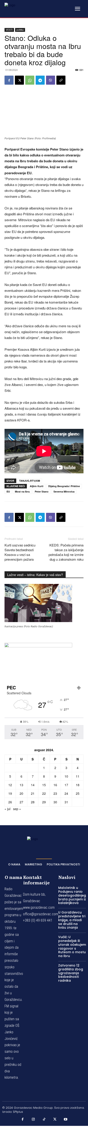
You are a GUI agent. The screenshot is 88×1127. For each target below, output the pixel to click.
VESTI (9, 29)
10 (66, 776)
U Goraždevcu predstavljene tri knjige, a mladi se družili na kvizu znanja (71, 920)
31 (66, 802)
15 (44, 785)
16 (55, 785)
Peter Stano (42, 491)
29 (44, 802)
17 (66, 785)
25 (77, 793)
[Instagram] (33, 1119)
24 (66, 793)
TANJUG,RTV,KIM (29, 480)
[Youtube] (65, 1119)
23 (55, 793)
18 (77, 785)
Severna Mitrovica (63, 491)
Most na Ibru (22, 491)
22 (44, 793)
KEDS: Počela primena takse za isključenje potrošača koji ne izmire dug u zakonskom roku (66, 552)
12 (10, 785)
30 (55, 802)
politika (20, 29)
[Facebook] (9, 80)
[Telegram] (40, 80)
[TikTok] (44, 1119)
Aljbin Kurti (36, 486)
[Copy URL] (60, 80)
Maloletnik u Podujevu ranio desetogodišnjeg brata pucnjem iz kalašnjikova (72, 895)
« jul (7, 808)
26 (10, 802)
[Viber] (50, 80)
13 (21, 785)
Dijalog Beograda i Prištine (64, 486)
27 (21, 802)
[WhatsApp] (29, 80)
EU (8, 491)
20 (21, 793)
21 (33, 793)
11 (77, 776)
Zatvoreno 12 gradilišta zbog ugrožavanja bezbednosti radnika (70, 973)
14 (33, 785)
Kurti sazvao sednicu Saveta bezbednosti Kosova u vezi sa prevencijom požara (20, 552)
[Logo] (16, 8)
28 (33, 802)
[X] (19, 80)
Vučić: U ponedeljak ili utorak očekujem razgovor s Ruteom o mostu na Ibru (72, 946)
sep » (17, 808)
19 (10, 793)
